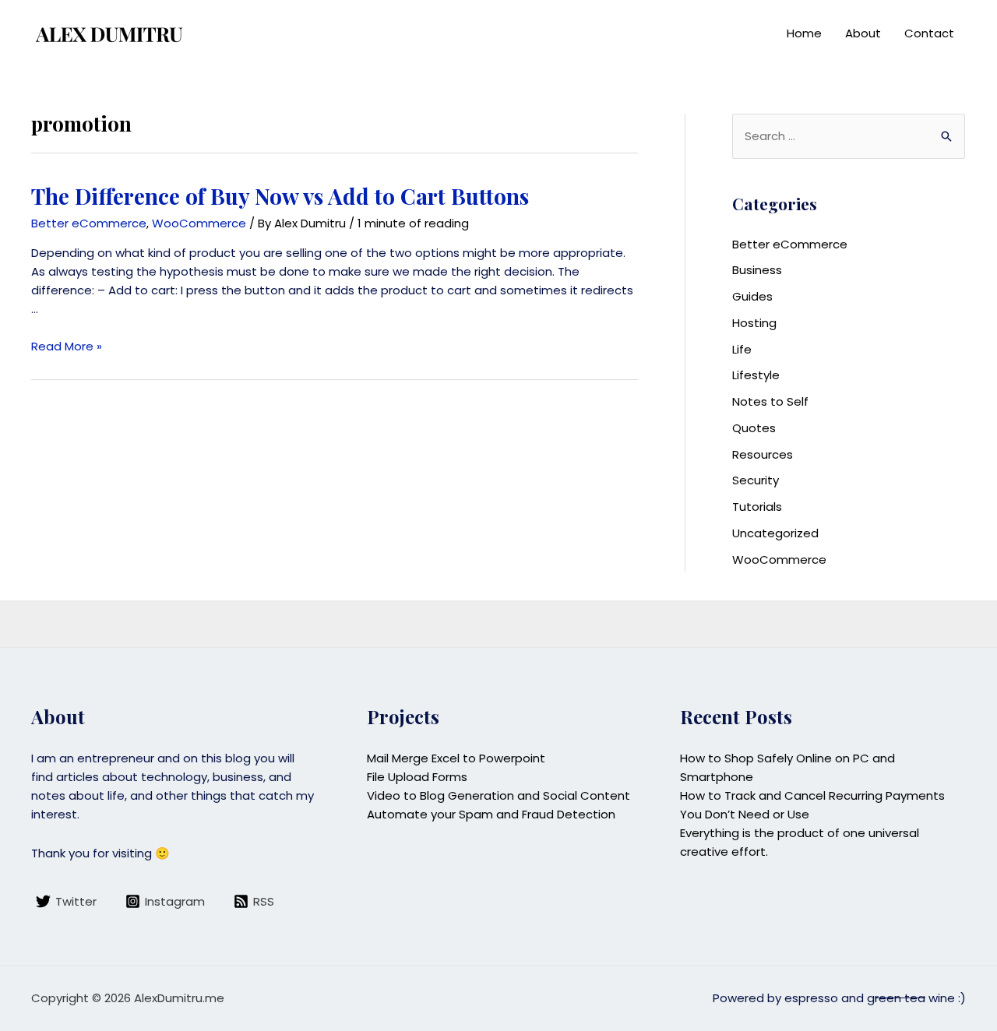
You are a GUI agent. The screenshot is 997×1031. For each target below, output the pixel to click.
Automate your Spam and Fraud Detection (491, 814)
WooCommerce (199, 223)
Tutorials (757, 506)
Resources (762, 454)
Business (757, 270)
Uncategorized (775, 533)
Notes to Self (770, 401)
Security (755, 480)
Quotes (754, 428)
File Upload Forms (417, 777)
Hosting (754, 323)
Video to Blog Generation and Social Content (498, 795)
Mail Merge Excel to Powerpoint (456, 758)
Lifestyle (756, 375)
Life (742, 349)
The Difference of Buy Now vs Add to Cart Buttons (280, 195)
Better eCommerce (88, 223)
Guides (752, 296)
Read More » (66, 346)
